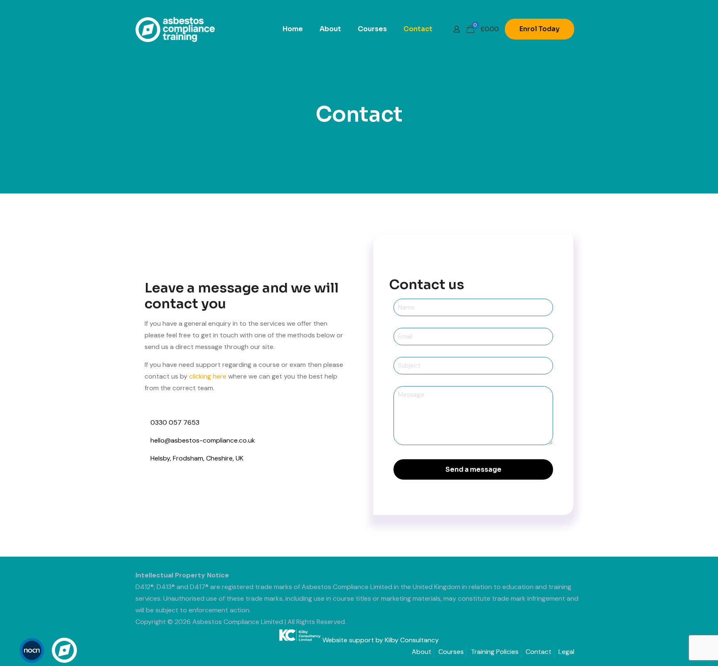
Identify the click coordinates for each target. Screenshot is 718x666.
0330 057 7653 (174, 422)
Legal (566, 651)
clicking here (207, 376)
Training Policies (495, 651)
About (421, 651)
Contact (538, 651)
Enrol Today (539, 29)
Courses (451, 651)
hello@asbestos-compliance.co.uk (202, 440)
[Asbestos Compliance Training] (175, 29)
